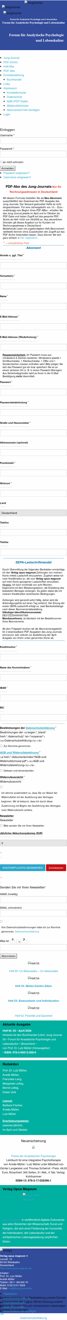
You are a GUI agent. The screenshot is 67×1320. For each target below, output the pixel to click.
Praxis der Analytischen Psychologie (33, 1156)
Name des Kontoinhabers (15, 667)
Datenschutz (14, 97)
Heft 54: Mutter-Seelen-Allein (33, 986)
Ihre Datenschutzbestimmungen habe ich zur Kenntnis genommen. (30, 929)
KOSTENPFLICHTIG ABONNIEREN (23, 867)
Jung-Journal (11, 58)
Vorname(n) (7, 276)
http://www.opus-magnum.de (16, 1268)
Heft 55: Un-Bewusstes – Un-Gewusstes (33, 971)
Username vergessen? (17, 177)
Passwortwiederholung (14, 402)
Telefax (4, 542)
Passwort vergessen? (16, 173)
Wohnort (6, 483)
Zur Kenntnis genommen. (17, 746)
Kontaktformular (16, 92)
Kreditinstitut (8, 647)
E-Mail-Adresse (9, 316)
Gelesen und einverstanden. (19, 770)
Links (6, 84)
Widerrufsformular (18, 106)
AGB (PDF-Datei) (17, 101)
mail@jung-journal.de (20, 1288)
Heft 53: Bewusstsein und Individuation (33, 1001)
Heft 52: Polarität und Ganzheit (33, 1016)
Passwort (6, 382)
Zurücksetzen (56, 867)
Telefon (4, 522)
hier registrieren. (29, 237)
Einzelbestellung (13, 75)
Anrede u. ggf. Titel (12, 255)
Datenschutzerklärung (33, 1318)
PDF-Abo (9, 71)
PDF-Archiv (10, 62)
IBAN (4, 688)
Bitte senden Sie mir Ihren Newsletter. (24, 825)
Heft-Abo (8, 66)
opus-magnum (12, 1220)
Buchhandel (14, 79)
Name (4, 296)
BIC (2, 707)
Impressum (10, 88)
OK (2, 1314)
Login (6, 114)
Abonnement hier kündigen (23, 110)
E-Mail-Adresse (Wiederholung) (19, 337)
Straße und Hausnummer (15, 423)
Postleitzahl (7, 463)
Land (3, 503)
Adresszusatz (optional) (14, 442)
